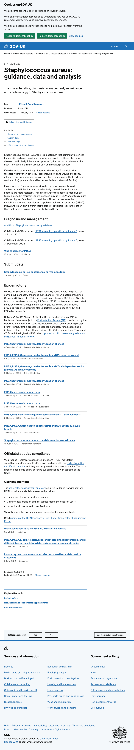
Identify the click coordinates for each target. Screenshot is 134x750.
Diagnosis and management (19, 134)
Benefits (8, 666)
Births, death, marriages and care (22, 672)
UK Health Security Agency (31, 104)
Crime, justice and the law (18, 696)
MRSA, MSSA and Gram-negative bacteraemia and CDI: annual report (42, 414)
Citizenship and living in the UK (20, 690)
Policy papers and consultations (108, 690)
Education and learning (59, 666)
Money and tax (55, 690)
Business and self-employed (19, 678)
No (54, 635)
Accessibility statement (46, 725)
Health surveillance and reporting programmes (92, 53)
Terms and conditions (83, 725)
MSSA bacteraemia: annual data (22, 403)
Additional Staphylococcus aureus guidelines (28, 225)
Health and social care (23, 53)
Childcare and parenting (17, 684)
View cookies (76, 36)
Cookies (26, 725)
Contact (65, 725)
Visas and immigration (59, 701)
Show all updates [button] (42, 575)
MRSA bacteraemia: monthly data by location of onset (34, 343)
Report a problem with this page (110, 635)
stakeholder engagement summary (27, 487)
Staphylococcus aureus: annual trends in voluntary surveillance (39, 440)
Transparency (98, 696)
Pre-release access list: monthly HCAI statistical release (35, 528)
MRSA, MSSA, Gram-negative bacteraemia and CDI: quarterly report (41, 355)
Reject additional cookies (52, 35)
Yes (38, 635)
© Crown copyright (119, 741)
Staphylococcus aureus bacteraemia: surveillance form (34, 271)
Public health (42, 53)
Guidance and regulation (104, 678)
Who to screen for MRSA (17, 250)
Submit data (13, 138)
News (94, 672)
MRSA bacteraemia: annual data (22, 392)
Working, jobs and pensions (61, 707)
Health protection (59, 53)
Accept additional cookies (20, 35)
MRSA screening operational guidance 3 (56, 231)
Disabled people (13, 701)
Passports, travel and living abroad (65, 696)
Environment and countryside (63, 678)
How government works (103, 701)
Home (7, 53)
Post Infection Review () (51, 320)
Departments (98, 666)
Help (6, 725)
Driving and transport (15, 707)
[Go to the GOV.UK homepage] (14, 46)
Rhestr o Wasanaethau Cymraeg (21, 729)
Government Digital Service (55, 729)
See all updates (43, 112)
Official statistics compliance (20, 145)
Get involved (97, 707)
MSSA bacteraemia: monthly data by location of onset (34, 380)
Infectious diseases (13, 607)
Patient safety (11, 598)
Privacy (16, 725)
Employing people (56, 672)
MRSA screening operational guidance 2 (56, 240)
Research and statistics (103, 684)
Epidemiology (13, 141)
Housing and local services (61, 684)
